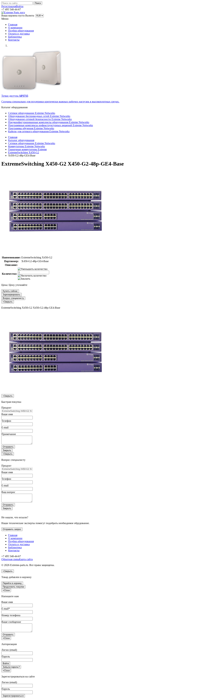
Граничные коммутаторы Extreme (27, 149)
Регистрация (8, 6)
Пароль (5, 656)
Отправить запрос (12, 529)
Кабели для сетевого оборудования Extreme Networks (39, 131)
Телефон (6, 420)
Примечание (8, 434)
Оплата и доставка (19, 33)
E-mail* (5, 608)
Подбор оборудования (21, 30)
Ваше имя (7, 414)
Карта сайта (26, 559)
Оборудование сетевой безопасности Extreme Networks (40, 119)
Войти (19, 6)
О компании (15, 27)
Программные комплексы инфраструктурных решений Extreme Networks (50, 125)
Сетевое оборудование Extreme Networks (31, 113)
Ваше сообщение (11, 621)
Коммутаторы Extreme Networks (26, 146)
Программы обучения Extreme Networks (31, 128)
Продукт (6, 407)
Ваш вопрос (8, 492)
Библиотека (15, 36)
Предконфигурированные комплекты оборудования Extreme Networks (48, 122)
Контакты (13, 39)
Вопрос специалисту (13, 298)
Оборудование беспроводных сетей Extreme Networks (39, 116)
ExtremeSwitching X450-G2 (23, 152)
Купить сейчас (10, 291)
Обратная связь (10, 559)
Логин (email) (9, 649)
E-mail (4, 427)
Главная (12, 24)
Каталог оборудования (21, 140)
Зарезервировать (11, 294)
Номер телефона (10, 615)
